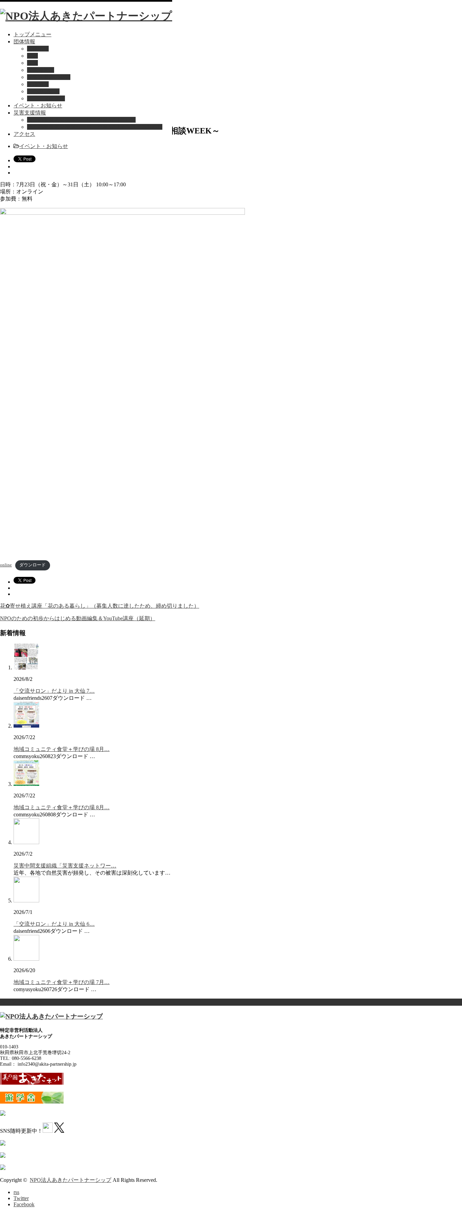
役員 (32, 63)
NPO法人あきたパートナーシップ (70, 1180)
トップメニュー (32, 34)
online (6, 565)
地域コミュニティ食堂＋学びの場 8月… (62, 749)
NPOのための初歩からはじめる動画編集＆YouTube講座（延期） (77, 618)
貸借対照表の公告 (48, 77)
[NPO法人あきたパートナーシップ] (86, 16)
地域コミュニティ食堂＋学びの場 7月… (62, 982)
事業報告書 (40, 70)
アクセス (24, 134)
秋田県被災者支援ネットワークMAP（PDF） (81, 120)
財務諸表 (38, 84)
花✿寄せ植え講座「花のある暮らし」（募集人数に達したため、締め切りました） (99, 606)
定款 (32, 56)
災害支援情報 (30, 113)
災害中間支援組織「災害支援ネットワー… (65, 866)
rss (16, 1192)
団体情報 (24, 41)
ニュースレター (46, 98)
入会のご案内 (43, 91)
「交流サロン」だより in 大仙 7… (54, 691)
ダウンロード (32, 565)
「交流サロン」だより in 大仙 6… (54, 924)
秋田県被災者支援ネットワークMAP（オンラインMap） (94, 127)
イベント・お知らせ (38, 105)
